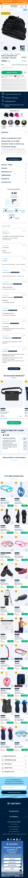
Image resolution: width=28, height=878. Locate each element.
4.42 (14, 193)
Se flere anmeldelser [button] (14, 368)
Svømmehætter (17, 53)
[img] (5, 231)
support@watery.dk (15, 826)
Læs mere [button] (4, 362)
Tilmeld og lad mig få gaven (14, 792)
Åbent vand (12, 858)
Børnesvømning (12, 865)
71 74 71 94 (15, 824)
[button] (1, 26)
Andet (12, 868)
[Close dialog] (22, 842)
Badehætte (12, 53)
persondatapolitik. (15, 796)
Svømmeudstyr (6, 53)
